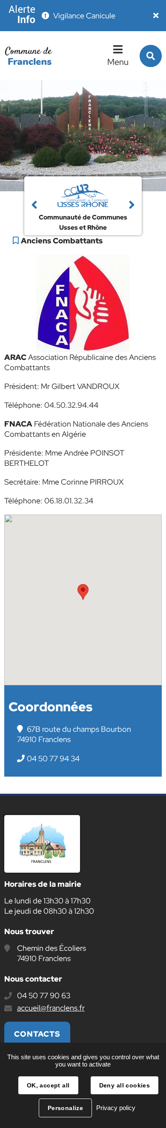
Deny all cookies (124, 1085)
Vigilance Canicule (84, 15)
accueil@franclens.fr (51, 1008)
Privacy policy (115, 1107)
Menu (118, 61)
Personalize (65, 1108)
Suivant (131, 205)
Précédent (34, 205)
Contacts (37, 1034)
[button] (83, 592)
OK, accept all (48, 1085)
